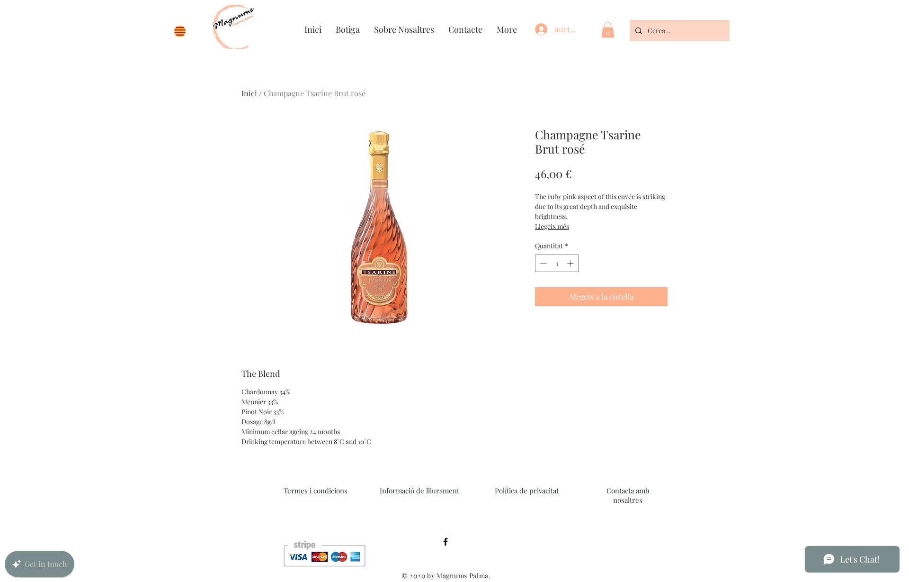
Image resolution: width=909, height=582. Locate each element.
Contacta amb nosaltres (627, 495)
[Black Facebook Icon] (445, 542)
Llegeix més (552, 226)
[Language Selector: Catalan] (184, 31)
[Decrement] (542, 263)
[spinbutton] (556, 263)
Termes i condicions (316, 490)
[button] (608, 29)
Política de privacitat (527, 490)
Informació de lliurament (419, 490)
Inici (249, 93)
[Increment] (571, 263)
